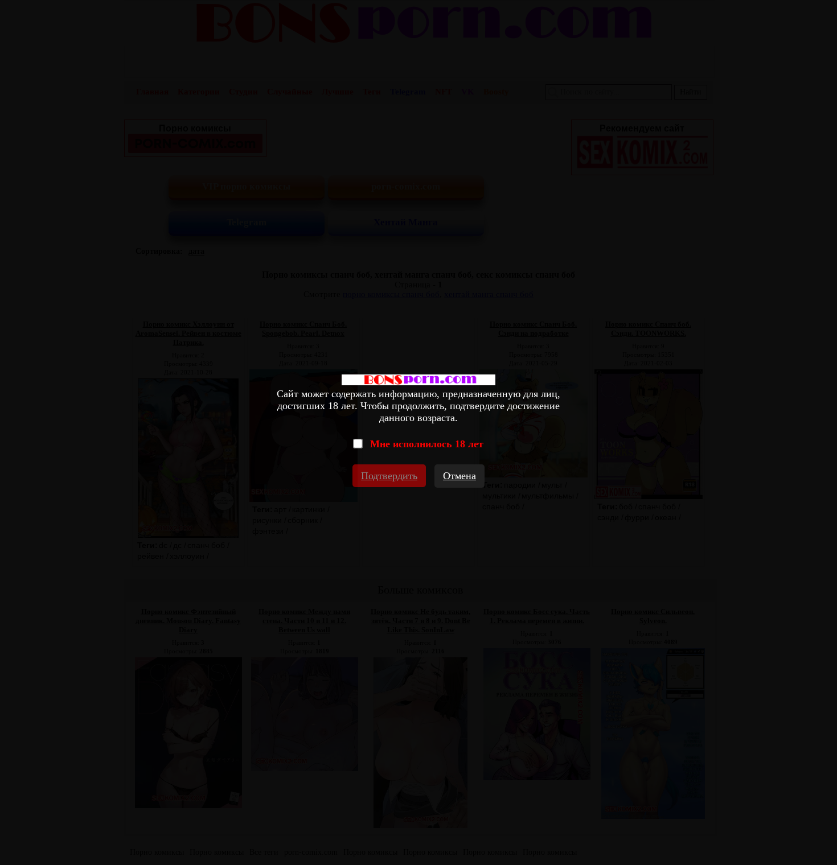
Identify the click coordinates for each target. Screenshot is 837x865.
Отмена (459, 475)
